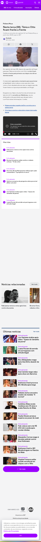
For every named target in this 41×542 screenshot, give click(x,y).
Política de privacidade (20, 518)
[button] (15, 300)
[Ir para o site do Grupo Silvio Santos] (17, 509)
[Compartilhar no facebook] (20, 44)
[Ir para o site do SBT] (31, 509)
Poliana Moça (8, 24)
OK (20, 536)
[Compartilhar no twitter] (32, 44)
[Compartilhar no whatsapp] (8, 44)
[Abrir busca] (35, 2)
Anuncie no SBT (20, 515)
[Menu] (39, 2)
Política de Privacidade (11, 531)
